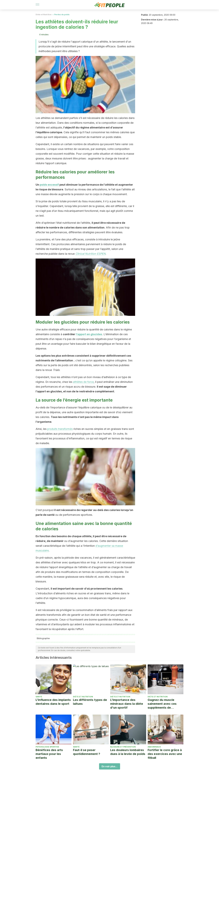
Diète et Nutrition (44, 14)
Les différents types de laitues (90, 702)
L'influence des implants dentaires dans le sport (53, 702)
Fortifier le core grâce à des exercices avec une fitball (165, 754)
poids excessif (49, 184)
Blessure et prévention (123, 747)
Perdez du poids (61, 14)
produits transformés (60, 428)
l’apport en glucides (89, 334)
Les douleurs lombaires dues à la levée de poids (127, 752)
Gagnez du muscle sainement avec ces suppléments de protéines (162, 704)
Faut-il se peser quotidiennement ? (86, 752)
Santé (39, 697)
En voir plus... (110, 766)
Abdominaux (154, 747)
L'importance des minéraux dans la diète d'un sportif (126, 703)
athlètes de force (83, 381)
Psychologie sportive (47, 747)
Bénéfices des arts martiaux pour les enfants (49, 754)
